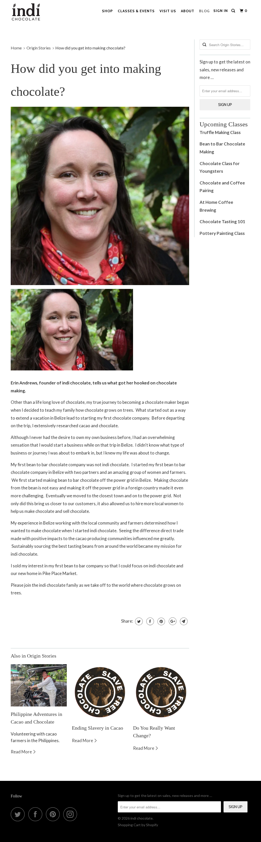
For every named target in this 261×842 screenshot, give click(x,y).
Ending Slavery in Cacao (97, 728)
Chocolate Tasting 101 (222, 221)
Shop (107, 11)
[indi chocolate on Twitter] (19, 814)
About (187, 11)
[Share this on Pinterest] (160, 621)
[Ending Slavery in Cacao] (100, 692)
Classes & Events (136, 11)
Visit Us (168, 11)
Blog (204, 11)
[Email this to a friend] (183, 621)
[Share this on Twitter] (138, 621)
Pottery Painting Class (222, 233)
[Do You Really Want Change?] (161, 692)
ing (211, 151)
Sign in (220, 10)
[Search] (233, 10)
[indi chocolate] (31, 13)
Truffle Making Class (220, 132)
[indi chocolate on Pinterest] (54, 814)
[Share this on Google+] (171, 621)
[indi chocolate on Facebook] (36, 814)
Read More (22, 751)
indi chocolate (141, 818)
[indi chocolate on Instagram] (71, 814)
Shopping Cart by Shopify (138, 825)
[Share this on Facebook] (149, 621)
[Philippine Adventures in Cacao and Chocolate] (39, 685)
